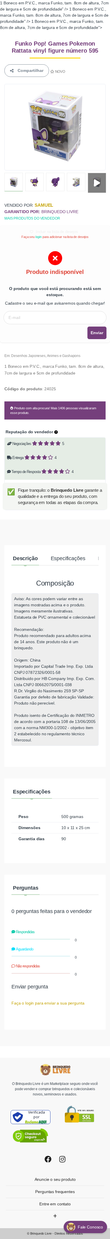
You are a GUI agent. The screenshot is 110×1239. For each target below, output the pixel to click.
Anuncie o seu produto (55, 1179)
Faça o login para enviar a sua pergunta (47, 1003)
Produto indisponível (55, 272)
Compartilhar (29, 70)
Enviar (97, 332)
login (38, 237)
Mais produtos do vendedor (32, 218)
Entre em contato (55, 1204)
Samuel (44, 205)
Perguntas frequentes (55, 1191)
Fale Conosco (91, 1227)
